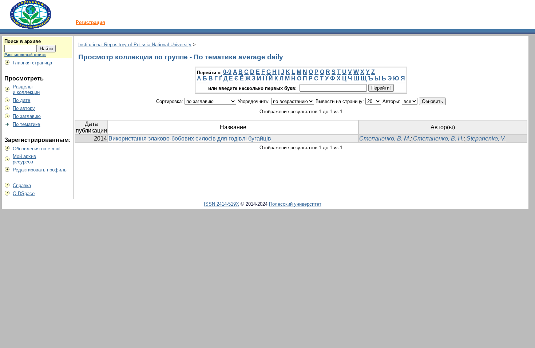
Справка (22, 185)
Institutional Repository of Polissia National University (134, 44)
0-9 (227, 72)
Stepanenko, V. (486, 138)
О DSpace (24, 193)
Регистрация (90, 22)
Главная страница (32, 63)
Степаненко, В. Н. (438, 138)
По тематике (26, 124)
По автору (24, 108)
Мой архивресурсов (24, 159)
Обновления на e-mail (36, 148)
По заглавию (27, 116)
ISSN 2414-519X (221, 204)
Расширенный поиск (25, 54)
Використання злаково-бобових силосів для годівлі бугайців (189, 138)
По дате (21, 100)
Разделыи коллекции (26, 89)
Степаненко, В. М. (384, 138)
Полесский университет (295, 204)
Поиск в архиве (22, 41)
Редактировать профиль (40, 170)
